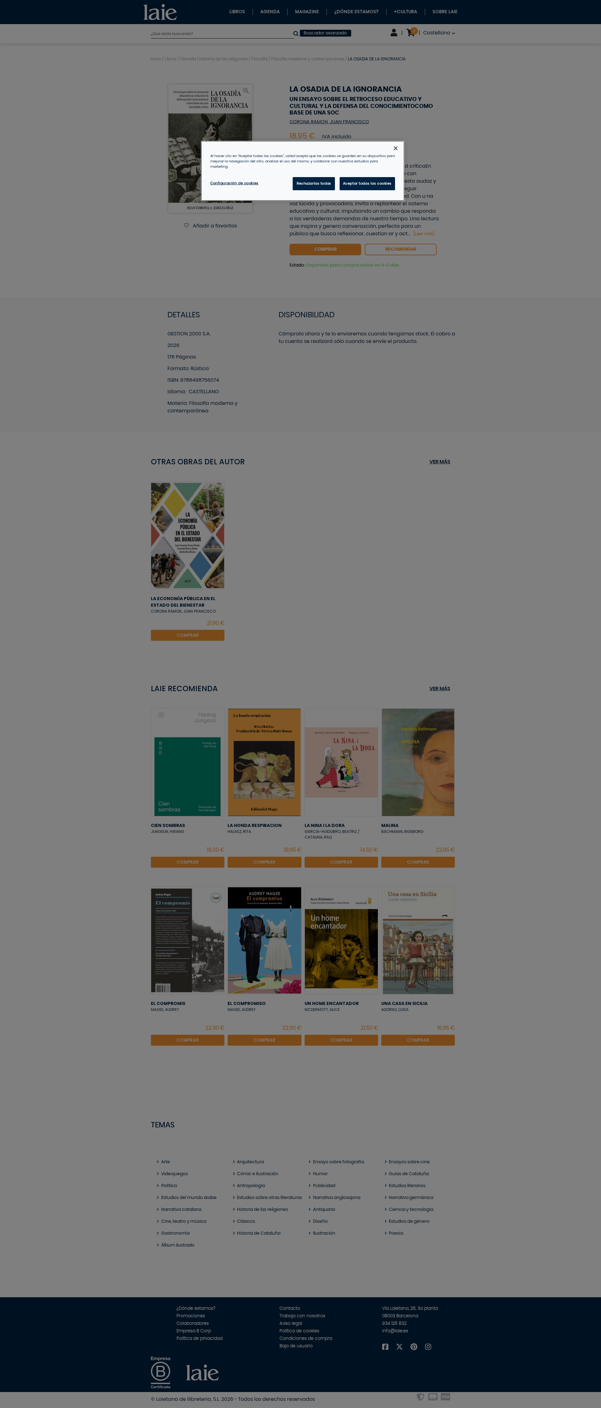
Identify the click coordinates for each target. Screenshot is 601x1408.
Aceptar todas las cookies (367, 183)
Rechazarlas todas (314, 183)
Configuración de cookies (234, 183)
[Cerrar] (396, 148)
